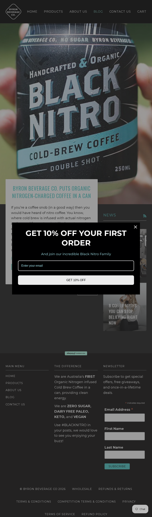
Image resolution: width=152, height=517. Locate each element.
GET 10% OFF (76, 280)
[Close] (135, 227)
